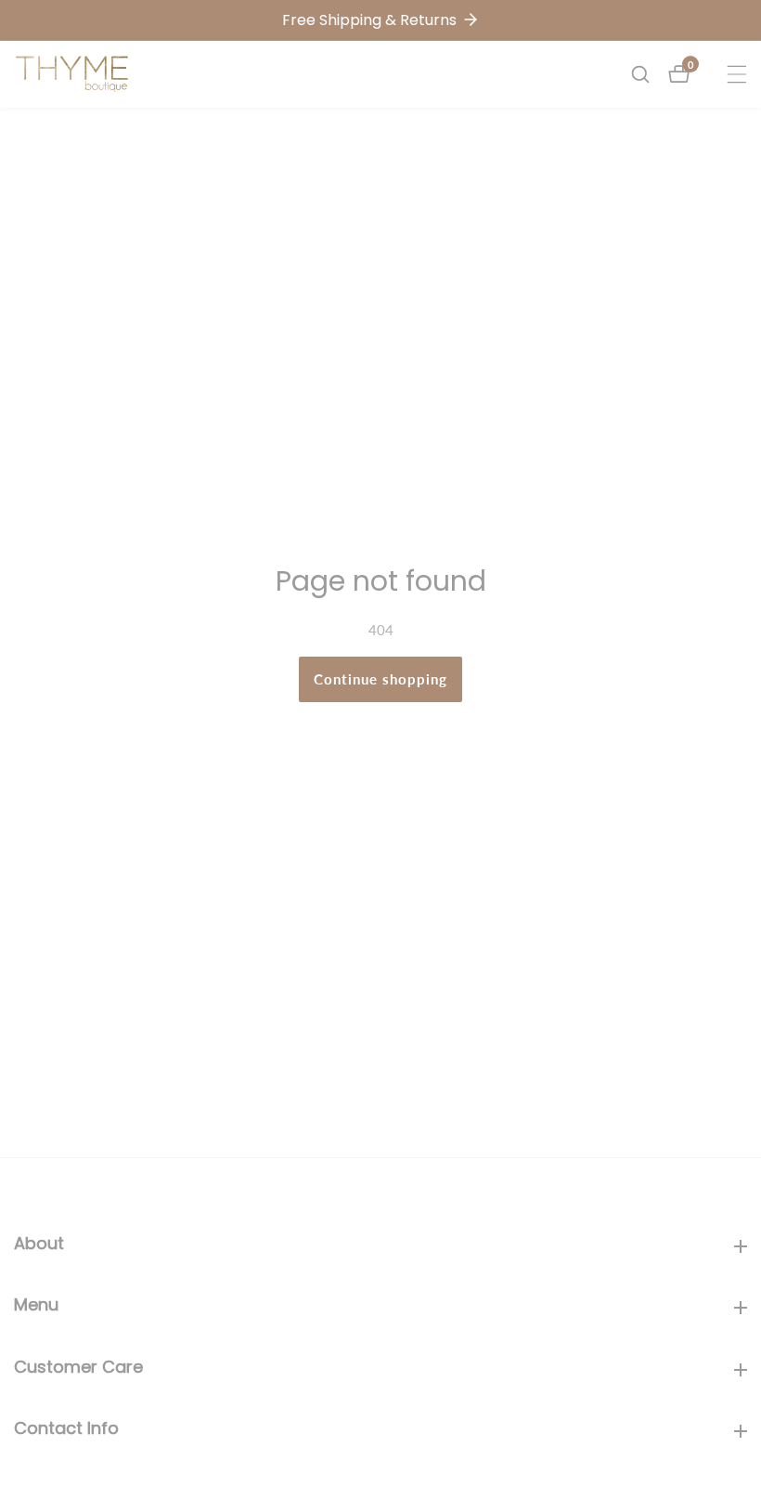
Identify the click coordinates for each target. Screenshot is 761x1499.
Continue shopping (380, 679)
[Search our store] (649, 74)
